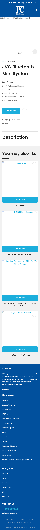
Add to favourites (34, 164)
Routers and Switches (10, 446)
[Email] (15, 123)
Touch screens (7, 423)
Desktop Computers (9, 405)
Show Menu (3, 11)
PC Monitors (6, 409)
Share (4, 124)
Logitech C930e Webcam (20, 355)
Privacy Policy (30, 519)
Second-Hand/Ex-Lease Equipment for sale (17, 460)
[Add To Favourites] (24, 110)
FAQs (4, 478)
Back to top (13, 519)
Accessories (12, 61)
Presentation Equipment (10, 419)
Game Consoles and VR (10, 450)
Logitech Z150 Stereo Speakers (20, 254)
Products (5, 474)
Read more (6, 390)
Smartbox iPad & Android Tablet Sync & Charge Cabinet (20, 304)
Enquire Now (11, 110)
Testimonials (6, 487)
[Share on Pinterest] (19, 123)
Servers (5, 441)
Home (4, 61)
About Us (5, 496)
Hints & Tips (6, 483)
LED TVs (5, 414)
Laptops (5, 400)
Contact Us (27, 522)
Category (6, 120)
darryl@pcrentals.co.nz (28, 3)
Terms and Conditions (15, 522)
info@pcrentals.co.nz (11, 513)
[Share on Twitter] (12, 123)
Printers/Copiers (8, 428)
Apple (4, 432)
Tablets (4, 437)
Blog (3, 492)
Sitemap (21, 519)
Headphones (20, 205)
